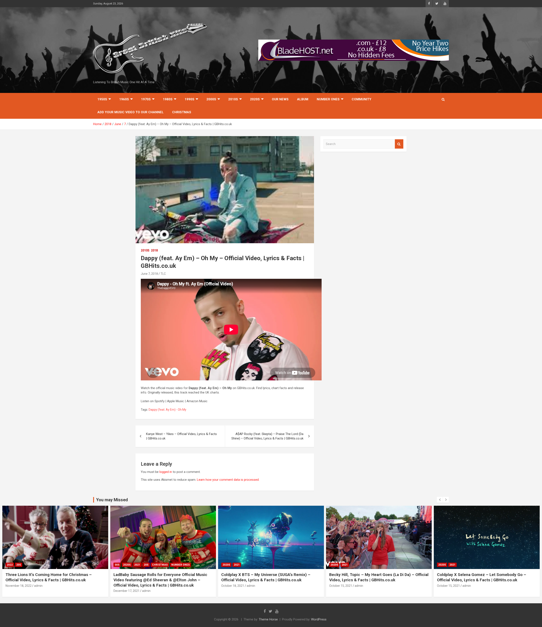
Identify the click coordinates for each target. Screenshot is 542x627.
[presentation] (440, 500)
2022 (10, 564)
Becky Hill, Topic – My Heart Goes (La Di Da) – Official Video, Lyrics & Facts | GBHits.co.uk (379, 577)
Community (361, 99)
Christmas (181, 112)
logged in (165, 472)
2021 (137, 564)
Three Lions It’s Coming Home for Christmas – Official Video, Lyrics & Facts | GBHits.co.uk (49, 577)
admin (38, 585)
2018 (154, 250)
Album (302, 99)
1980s (168, 99)
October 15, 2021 (340, 585)
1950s (102, 99)
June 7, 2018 (149, 273)
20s (18, 564)
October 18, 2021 (232, 585)
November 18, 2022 (19, 585)
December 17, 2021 (126, 590)
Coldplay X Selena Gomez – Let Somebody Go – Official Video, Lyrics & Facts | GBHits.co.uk (481, 577)
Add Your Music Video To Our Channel (130, 112)
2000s (211, 99)
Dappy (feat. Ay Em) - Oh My (167, 409)
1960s (124, 99)
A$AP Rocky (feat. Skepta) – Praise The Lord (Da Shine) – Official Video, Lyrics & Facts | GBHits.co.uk (267, 436)
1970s (146, 99)
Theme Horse (268, 619)
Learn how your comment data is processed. (228, 480)
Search (399, 144)
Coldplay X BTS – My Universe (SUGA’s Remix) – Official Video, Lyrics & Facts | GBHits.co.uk (265, 577)
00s (117, 564)
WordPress (318, 619)
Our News (280, 99)
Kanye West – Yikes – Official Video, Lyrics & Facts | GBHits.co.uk (181, 436)
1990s (189, 99)
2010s (233, 99)
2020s (255, 99)
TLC (163, 273)
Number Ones (328, 99)
